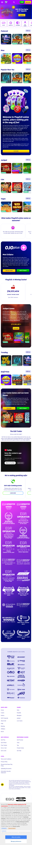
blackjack (15, 128)
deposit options (17, 144)
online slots (10, 128)
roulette (21, 128)
